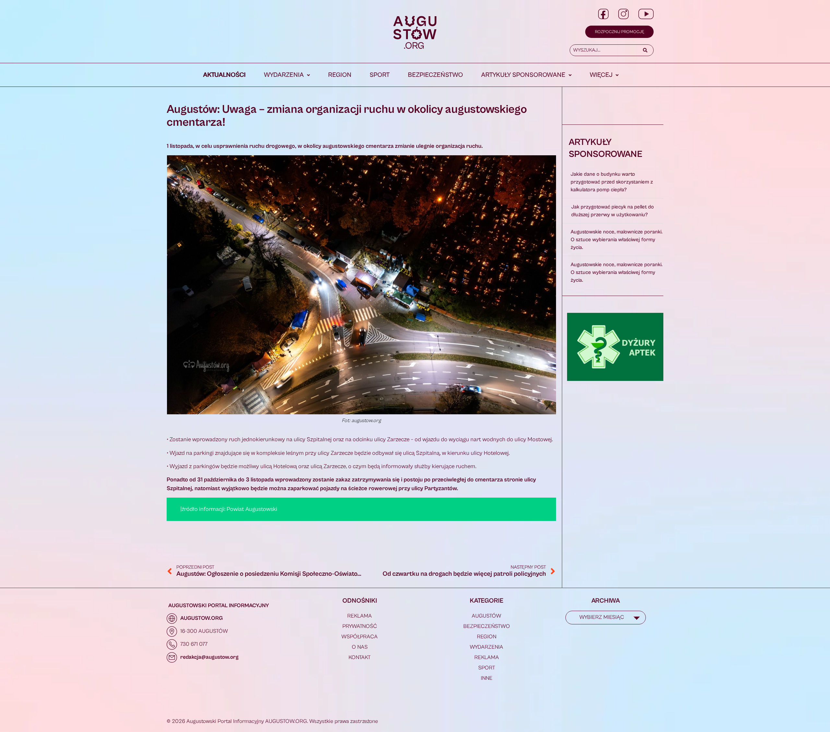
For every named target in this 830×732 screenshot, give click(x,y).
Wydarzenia (284, 75)
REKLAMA (359, 616)
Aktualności (224, 75)
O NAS (360, 647)
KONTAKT (360, 657)
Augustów (486, 616)
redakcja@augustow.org (209, 657)
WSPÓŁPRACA (359, 636)
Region (339, 75)
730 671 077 (194, 644)
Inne (486, 678)
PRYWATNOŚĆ (359, 626)
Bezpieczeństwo (435, 75)
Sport (380, 75)
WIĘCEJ (601, 75)
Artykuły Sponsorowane (523, 75)
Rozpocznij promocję (619, 32)
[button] (287, 75)
